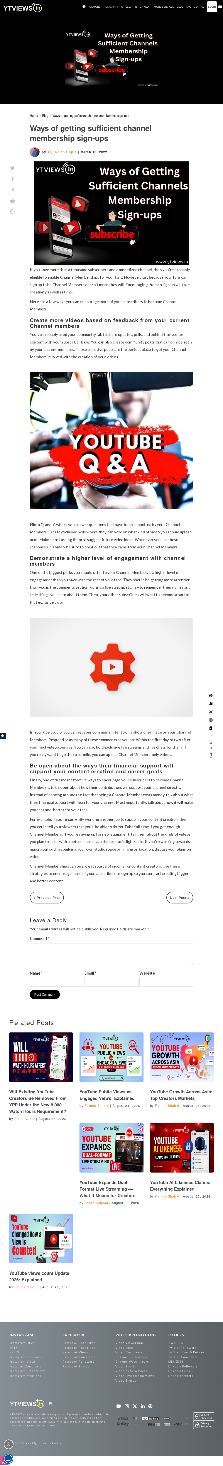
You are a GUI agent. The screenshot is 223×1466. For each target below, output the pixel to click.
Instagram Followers (26, 1357)
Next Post (179, 897)
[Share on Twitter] (12, 168)
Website (147, 973)
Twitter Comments (183, 1357)
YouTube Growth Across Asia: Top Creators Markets (181, 1094)
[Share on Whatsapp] (12, 211)
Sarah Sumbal (96, 1203)
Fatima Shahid (97, 1105)
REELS (14, 1352)
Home (34, 115)
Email (90, 973)
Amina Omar (24, 1118)
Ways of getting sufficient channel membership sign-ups (90, 115)
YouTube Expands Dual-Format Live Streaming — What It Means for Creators (107, 1188)
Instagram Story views (28, 1371)
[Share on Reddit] (12, 200)
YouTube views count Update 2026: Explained (39, 1276)
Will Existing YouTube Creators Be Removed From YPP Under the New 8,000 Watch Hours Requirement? (38, 1101)
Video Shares (125, 1380)
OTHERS (176, 1335)
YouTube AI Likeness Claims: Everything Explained (180, 1185)
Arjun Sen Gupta (62, 152)
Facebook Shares (76, 1366)
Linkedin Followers (183, 1366)
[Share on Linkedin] (12, 190)
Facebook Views (75, 1352)
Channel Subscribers (131, 1357)
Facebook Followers (78, 1361)
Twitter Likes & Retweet (187, 1352)
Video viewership (129, 1343)
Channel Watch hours (132, 1361)
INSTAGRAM (21, 1335)
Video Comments (128, 1352)
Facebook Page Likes (79, 1343)
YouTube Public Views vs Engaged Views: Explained (107, 1094)
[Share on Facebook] (13, 179)
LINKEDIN (175, 1361)
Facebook (74, 1335)
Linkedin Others (180, 1375)
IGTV (14, 1347)
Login (212, 6)
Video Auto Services (131, 1371)
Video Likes (124, 1347)
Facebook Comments (79, 1357)
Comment (40, 938)
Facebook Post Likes (79, 1347)
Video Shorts (125, 1366)
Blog (45, 115)
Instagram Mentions (25, 1375)
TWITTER (176, 1343)
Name (36, 973)
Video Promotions (136, 1335)
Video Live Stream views (134, 1375)
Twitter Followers (182, 1347)
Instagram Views (23, 1361)
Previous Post (48, 897)
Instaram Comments (25, 1366)
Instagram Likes (22, 1343)
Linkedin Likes (179, 1371)
